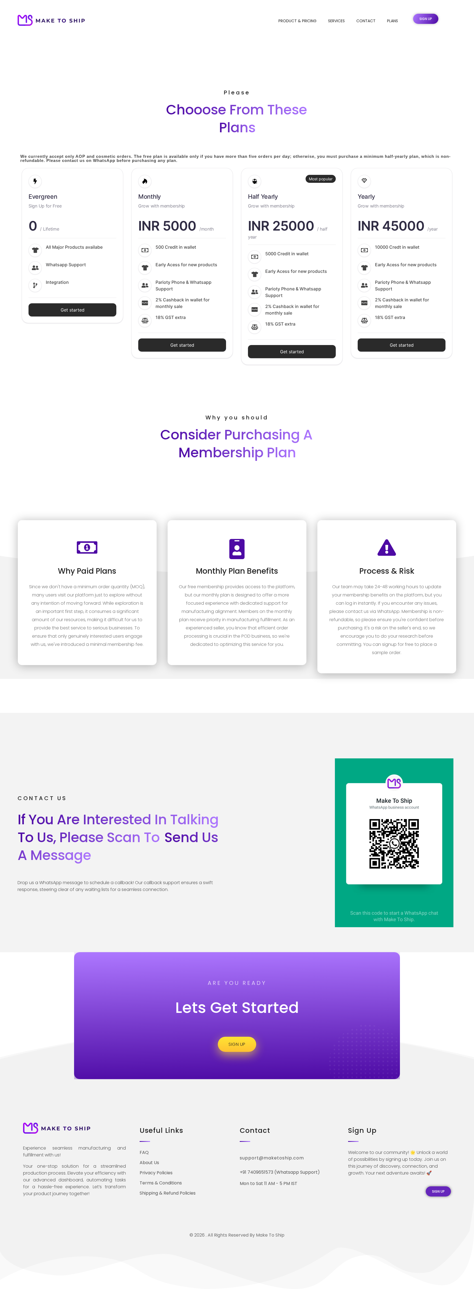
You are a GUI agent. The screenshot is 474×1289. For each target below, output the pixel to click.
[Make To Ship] (51, 20)
